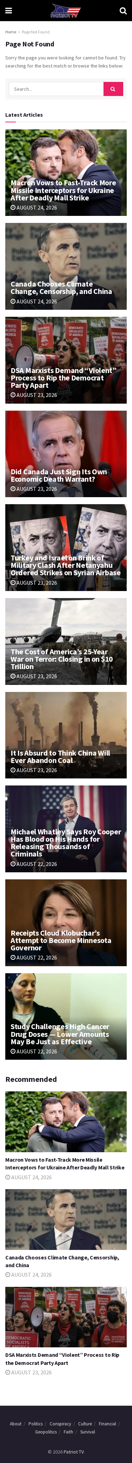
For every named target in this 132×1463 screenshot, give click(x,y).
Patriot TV (73, 1452)
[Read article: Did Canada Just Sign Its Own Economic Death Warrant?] (66, 454)
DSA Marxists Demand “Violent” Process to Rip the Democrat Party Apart (64, 377)
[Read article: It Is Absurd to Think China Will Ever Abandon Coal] (66, 735)
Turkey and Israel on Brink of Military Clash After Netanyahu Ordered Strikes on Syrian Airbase (66, 565)
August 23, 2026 (36, 394)
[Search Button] (123, 10)
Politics (36, 1424)
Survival (87, 1432)
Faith (68, 1432)
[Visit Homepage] (66, 11)
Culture (85, 1424)
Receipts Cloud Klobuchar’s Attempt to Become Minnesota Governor (61, 940)
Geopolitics (46, 1432)
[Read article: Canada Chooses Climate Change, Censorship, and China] (66, 266)
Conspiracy (60, 1424)
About (15, 1424)
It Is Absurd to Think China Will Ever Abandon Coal (60, 756)
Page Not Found (36, 31)
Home (10, 31)
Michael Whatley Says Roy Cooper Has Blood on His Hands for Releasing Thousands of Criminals (66, 843)
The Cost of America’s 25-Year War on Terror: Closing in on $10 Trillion (62, 659)
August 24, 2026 (36, 207)
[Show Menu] (8, 10)
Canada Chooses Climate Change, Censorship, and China (61, 287)
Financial (107, 1424)
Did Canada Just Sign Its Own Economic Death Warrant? (59, 475)
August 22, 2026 (36, 863)
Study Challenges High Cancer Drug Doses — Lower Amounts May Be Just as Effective (60, 1033)
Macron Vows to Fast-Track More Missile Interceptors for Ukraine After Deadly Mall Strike (63, 190)
